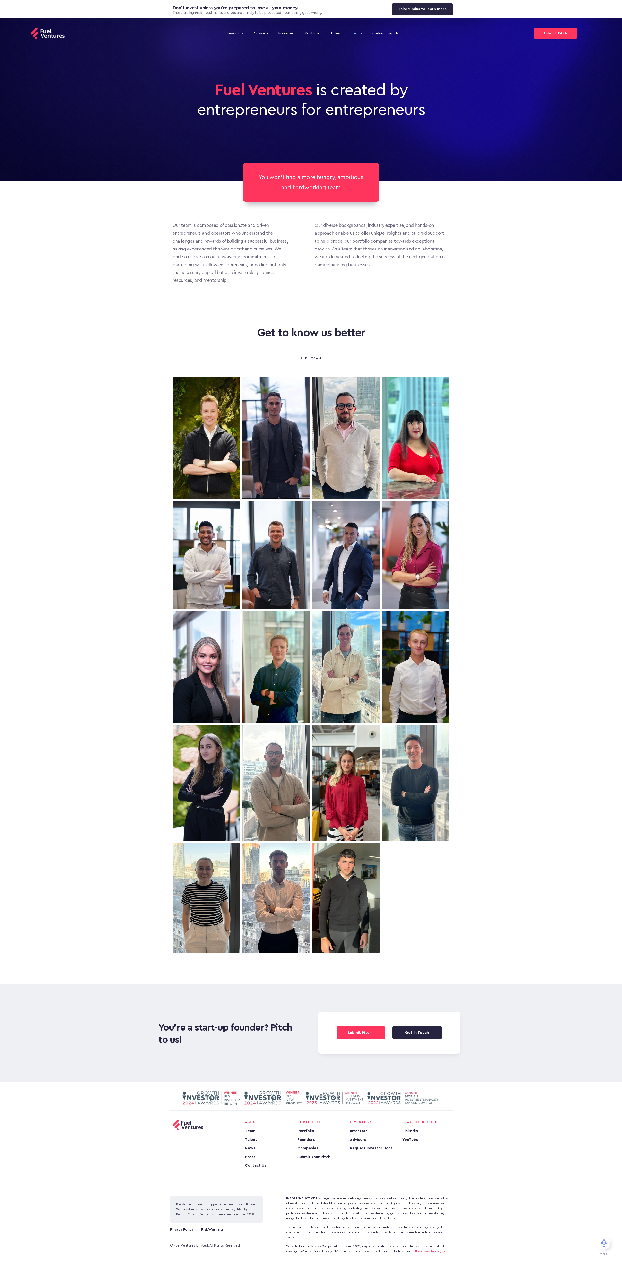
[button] (615, 1238)
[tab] (311, 358)
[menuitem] (235, 33)
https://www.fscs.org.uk (429, 1251)
